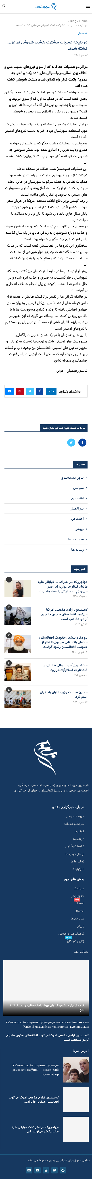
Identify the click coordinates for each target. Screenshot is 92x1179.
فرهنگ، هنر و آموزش (71, 933)
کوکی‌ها (79, 831)
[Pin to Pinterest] (20, 391)
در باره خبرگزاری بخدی (68, 807)
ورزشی (79, 529)
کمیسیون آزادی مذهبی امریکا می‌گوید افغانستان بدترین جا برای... (34, 1099)
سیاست (79, 888)
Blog (73, 21)
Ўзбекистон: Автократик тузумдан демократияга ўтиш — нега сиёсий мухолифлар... (35, 1070)
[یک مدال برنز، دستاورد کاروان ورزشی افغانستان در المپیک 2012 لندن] (46, 988)
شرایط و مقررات (74, 823)
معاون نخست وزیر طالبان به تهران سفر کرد (64, 694)
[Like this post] (50, 391)
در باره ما (78, 838)
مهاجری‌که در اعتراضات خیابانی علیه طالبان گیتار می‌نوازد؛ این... (35, 1129)
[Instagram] (46, 1170)
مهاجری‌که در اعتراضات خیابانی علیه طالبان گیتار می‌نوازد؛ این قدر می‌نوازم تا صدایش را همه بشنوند (63, 587)
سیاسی (78, 487)
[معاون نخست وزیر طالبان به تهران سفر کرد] (17, 699)
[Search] (3, 6)
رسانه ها (77, 549)
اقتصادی (77, 498)
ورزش (80, 926)
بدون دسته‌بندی (72, 477)
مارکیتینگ (78, 869)
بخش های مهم (74, 879)
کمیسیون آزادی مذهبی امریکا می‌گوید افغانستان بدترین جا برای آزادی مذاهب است (64, 614)
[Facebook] (82, 442)
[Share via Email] (9, 391)
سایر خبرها (76, 539)
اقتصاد (80, 903)
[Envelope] (29, 1170)
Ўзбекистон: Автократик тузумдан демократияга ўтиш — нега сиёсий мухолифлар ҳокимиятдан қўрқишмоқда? (47, 1024)
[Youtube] (37, 1170)
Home (83, 21)
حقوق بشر (77, 896)
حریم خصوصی (75, 816)
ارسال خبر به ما (74, 854)
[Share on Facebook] (39, 391)
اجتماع (80, 911)
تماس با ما (77, 861)
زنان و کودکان (75, 941)
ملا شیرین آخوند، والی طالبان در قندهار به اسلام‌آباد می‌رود (65, 667)
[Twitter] (71, 442)
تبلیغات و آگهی (74, 846)
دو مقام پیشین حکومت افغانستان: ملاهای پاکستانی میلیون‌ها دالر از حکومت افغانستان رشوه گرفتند (63, 642)
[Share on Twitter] (30, 391)
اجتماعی (77, 518)
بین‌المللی (77, 508)
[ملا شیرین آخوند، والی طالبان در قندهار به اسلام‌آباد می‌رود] (17, 672)
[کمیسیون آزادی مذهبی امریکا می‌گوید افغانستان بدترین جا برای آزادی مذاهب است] (17, 616)
